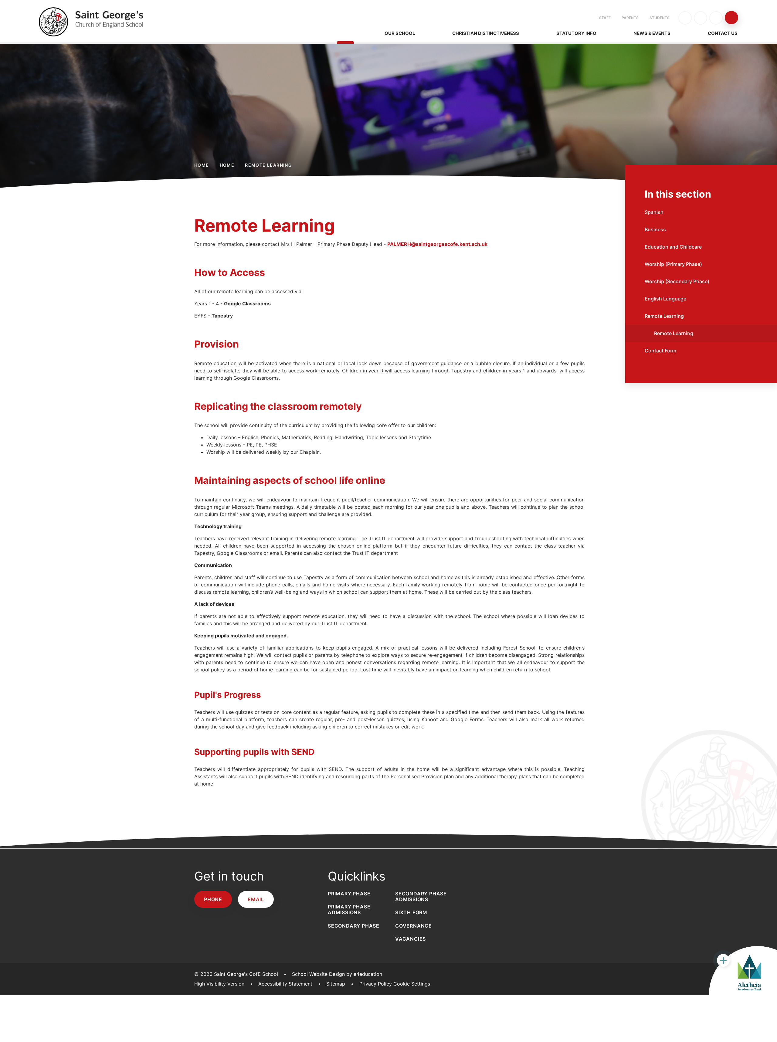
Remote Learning (268, 165)
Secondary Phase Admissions (421, 896)
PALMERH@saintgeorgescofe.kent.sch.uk (437, 244)
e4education (368, 974)
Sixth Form (411, 912)
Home (201, 165)
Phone (213, 899)
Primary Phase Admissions (349, 909)
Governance (413, 926)
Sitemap (335, 984)
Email (256, 899)
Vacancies (410, 939)
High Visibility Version (219, 984)
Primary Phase (349, 894)
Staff (605, 17)
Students (660, 17)
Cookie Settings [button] (411, 984)
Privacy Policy (375, 984)
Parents (630, 17)
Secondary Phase (353, 926)
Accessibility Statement (285, 984)
